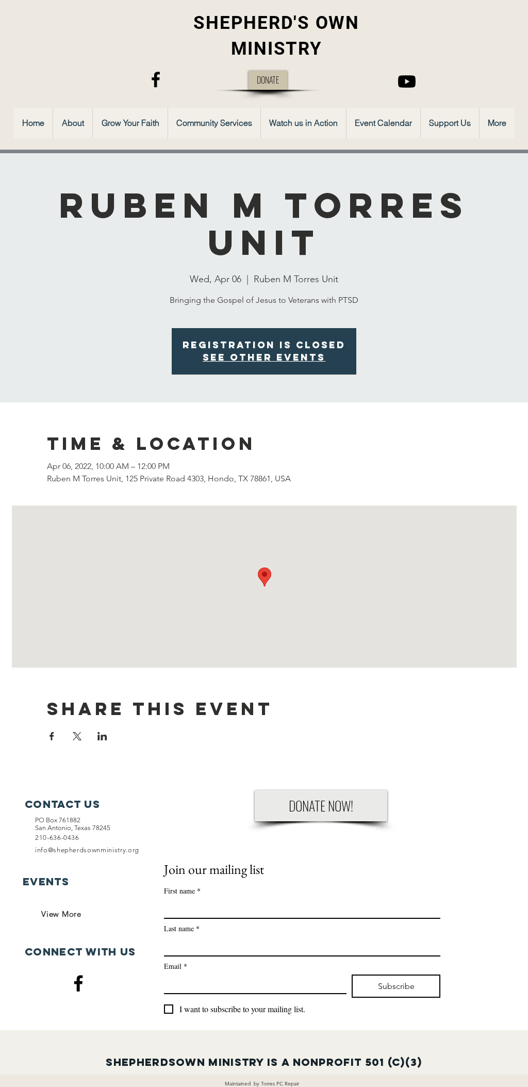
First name (182, 890)
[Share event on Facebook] (52, 736)
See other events (264, 357)
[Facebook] (155, 79)
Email (175, 966)
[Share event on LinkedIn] (102, 736)
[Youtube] (407, 81)
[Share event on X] (77, 736)
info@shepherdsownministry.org (87, 850)
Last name (182, 928)
